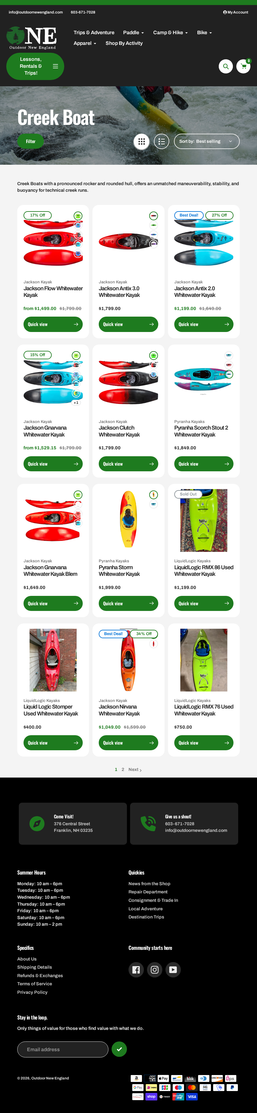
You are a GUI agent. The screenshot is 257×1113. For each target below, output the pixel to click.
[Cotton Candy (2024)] (78, 253)
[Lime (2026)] (78, 216)
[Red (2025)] (78, 513)
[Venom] (78, 504)
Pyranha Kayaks (189, 422)
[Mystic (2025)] (78, 244)
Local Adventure (145, 908)
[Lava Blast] (153, 495)
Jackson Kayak (38, 282)
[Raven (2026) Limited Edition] (153, 244)
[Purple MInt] (229, 374)
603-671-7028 (83, 12)
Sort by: (187, 141)
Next (133, 769)
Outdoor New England (50, 1078)
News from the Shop (149, 883)
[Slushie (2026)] (78, 225)
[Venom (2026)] (78, 235)
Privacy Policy (32, 992)
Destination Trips (146, 916)
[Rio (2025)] (76, 393)
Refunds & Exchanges (40, 975)
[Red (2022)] (153, 644)
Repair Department (148, 891)
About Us (27, 958)
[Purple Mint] (153, 504)
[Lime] (78, 495)
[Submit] (119, 1049)
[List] (161, 141)
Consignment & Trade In (153, 900)
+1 (76, 402)
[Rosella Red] (229, 365)
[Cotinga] (229, 355)
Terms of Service (34, 983)
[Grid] (141, 141)
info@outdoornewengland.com (36, 12)
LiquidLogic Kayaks (192, 561)
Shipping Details (34, 967)
